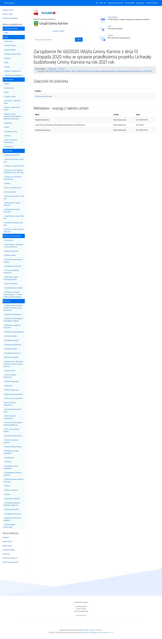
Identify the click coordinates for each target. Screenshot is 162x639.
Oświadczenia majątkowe (14, 75)
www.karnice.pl (81, 615)
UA (97, 3)
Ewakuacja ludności (11, 251)
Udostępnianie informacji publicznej (13, 474)
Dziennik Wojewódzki (10, 18)
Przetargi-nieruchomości (13, 436)
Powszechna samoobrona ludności (13, 260)
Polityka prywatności (10, 558)
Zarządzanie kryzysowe (13, 266)
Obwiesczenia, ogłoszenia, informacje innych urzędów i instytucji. (13, 363)
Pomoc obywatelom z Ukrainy (12, 430)
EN (101, 3)
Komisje (7, 67)
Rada (6, 62)
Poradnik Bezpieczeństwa (14, 288)
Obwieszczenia (10, 370)
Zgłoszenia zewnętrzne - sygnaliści (13, 519)
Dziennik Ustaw (8, 10)
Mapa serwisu (7, 541)
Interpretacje (9, 88)
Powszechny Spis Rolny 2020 (12, 410)
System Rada (112, 17)
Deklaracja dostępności (11, 562)
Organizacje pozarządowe (14, 394)
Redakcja (6, 537)
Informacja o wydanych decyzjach (12, 326)
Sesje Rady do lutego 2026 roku (14, 217)
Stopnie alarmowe (11, 283)
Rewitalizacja (9, 457)
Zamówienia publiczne (12, 498)
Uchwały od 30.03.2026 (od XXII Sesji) (12, 178)
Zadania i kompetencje (13, 71)
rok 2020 (61, 69)
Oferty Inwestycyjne (12, 390)
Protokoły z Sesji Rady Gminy (12, 102)
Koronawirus (9, 240)
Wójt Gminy (9, 41)
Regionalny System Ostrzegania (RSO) (11, 278)
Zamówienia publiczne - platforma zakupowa (12, 504)
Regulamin (8, 123)
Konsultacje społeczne (12, 353)
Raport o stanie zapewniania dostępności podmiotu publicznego (12, 116)
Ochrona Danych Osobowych (10, 376)
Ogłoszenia (8, 386)
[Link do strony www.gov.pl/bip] (37, 13)
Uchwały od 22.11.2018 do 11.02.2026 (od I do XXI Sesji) (13, 171)
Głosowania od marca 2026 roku (14, 197)
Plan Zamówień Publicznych (10, 404)
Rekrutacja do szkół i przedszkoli (11, 452)
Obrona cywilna (10, 255)
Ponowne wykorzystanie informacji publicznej (13, 423)
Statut (7, 127)
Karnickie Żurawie (11, 349)
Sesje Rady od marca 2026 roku (13, 160)
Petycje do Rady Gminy (13, 188)
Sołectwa (8, 462)
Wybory (7, 486)
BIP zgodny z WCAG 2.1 (94, 630)
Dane (6, 33)
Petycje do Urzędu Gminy (13, 398)
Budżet (7, 84)
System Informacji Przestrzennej (10, 141)
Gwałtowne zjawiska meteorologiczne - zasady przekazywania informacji (13, 294)
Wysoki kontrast (152, 3)
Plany (7, 92)
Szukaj (78, 39)
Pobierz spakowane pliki (43, 96)
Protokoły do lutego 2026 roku (13, 224)
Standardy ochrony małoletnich (11, 467)
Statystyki (6, 554)
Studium (7, 136)
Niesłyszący (140, 3)
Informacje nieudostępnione (14, 332)
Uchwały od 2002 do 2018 (14, 166)
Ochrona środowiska (12, 381)
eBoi (109, 26)
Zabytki (7, 494)
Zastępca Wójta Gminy (13, 54)
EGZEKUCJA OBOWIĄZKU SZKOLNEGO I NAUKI (13, 319)
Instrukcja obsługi (11, 336)
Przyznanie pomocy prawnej (11, 441)
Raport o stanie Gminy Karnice (12, 108)
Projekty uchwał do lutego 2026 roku (13, 230)
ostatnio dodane (58, 31)
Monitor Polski (8, 14)
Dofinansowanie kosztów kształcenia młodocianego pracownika (13, 307)
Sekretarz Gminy (10, 45)
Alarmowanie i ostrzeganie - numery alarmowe (13, 245)
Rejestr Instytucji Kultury (13, 447)
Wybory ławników (11, 490)
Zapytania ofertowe (12, 509)
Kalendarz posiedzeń (12, 155)
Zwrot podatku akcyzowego (9, 525)
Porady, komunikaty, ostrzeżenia (11, 271)
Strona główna (9, 3)
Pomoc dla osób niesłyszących (10, 417)
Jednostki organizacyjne (13, 345)
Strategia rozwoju (11, 131)
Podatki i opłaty (10, 96)
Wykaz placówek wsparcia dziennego (13, 480)
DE (105, 3)
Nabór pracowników (12, 357)
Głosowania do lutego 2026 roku (12, 204)
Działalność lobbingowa (13, 314)
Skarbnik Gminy (10, 50)
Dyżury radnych (10, 192)
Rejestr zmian (7, 546)
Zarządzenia (9, 146)
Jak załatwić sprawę (12, 340)
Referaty (8, 58)
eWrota (110, 35)
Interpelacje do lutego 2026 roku (12, 210)
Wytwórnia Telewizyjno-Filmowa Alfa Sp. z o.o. (96, 632)
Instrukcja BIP (129, 3)
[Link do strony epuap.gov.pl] (48, 13)
